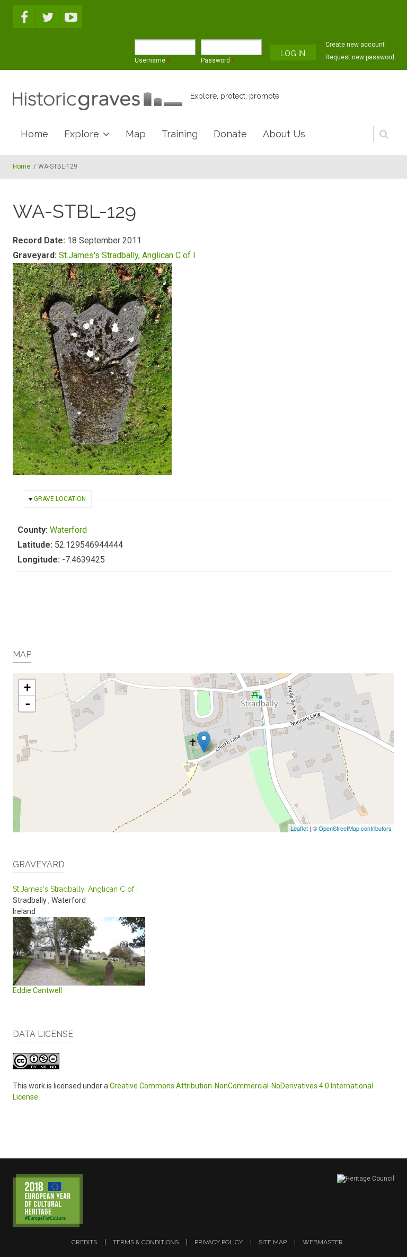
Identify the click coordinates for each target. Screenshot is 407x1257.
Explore (81, 133)
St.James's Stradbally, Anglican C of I (127, 255)
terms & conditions (146, 1242)
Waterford (68, 530)
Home (34, 133)
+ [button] (27, 687)
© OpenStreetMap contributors (352, 828)
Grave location (60, 499)
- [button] (27, 703)
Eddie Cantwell (37, 990)
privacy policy (218, 1242)
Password (217, 60)
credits (84, 1242)
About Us (284, 133)
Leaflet (299, 828)
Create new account (355, 44)
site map (273, 1242)
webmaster (323, 1242)
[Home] (97, 101)
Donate (230, 133)
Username (152, 60)
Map (136, 133)
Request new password (359, 57)
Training (180, 133)
